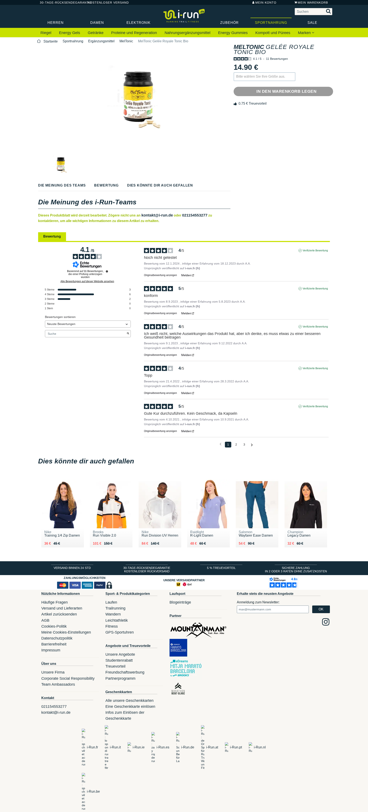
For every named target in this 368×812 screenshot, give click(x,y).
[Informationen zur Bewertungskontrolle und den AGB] (107, 271)
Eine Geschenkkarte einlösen (130, 706)
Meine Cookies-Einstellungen (66, 632)
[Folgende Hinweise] (251, 444)
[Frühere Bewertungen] (220, 444)
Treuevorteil (115, 666)
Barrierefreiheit (53, 644)
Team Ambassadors (58, 684)
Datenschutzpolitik (56, 638)
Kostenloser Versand (105, 2)
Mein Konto (265, 2)
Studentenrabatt (119, 660)
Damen (97, 22)
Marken (305, 33)
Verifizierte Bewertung (315, 250)
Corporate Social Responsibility (68, 678)
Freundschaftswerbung (124, 672)
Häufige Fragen (54, 602)
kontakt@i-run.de (157, 215)
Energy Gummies (233, 33)
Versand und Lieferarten (61, 608)
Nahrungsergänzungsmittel (187, 33)
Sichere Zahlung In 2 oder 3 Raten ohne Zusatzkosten (296, 569)
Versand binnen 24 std (72, 568)
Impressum (50, 650)
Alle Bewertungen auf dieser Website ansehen (87, 281)
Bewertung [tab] (52, 236)
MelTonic (126, 41)
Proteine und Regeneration (134, 33)
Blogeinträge (180, 602)
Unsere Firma (53, 672)
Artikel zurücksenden (59, 614)
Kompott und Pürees (272, 33)
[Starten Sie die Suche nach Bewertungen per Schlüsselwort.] (128, 334)
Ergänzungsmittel (101, 41)
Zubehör (229, 22)
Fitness (111, 626)
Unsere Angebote (120, 654)
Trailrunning (115, 608)
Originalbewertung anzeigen (160, 275)
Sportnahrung (271, 22)
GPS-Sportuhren (119, 632)
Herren (55, 22)
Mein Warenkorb (313, 2)
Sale (312, 22)
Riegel (45, 33)
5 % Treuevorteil (221, 568)
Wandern (113, 614)
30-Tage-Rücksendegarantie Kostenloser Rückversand (146, 569)
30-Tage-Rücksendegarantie (60, 2)
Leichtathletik (116, 620)
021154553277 (194, 215)
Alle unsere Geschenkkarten (129, 700)
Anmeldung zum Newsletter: (258, 602)
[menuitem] (46, 33)
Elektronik (138, 22)
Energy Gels (69, 33)
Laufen (111, 602)
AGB (45, 620)
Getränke (96, 33)
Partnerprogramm (120, 678)
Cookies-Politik (54, 626)
